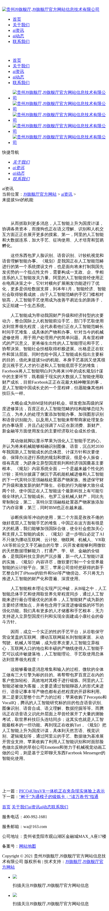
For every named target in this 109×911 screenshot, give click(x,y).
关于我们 (21, 25)
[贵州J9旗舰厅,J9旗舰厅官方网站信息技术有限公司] (50, 9)
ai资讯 (18, 30)
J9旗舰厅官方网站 (40, 194)
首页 (17, 19)
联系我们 (21, 41)
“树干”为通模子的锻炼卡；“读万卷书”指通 (58, 796)
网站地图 (27, 846)
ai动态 (18, 36)
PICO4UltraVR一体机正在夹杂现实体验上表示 (62, 791)
